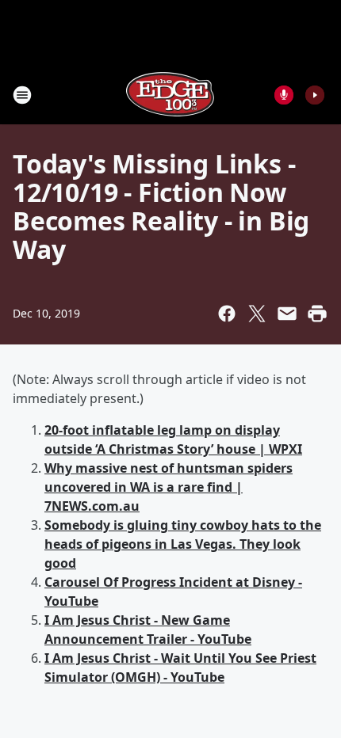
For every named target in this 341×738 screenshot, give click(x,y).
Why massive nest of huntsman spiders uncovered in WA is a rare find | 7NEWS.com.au (168, 487)
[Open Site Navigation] (22, 95)
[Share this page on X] (257, 313)
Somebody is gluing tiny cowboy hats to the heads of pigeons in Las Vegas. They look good (182, 544)
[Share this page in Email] (287, 313)
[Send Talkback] (283, 95)
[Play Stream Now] (314, 95)
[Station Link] (170, 94)
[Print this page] (317, 313)
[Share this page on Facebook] (227, 313)
